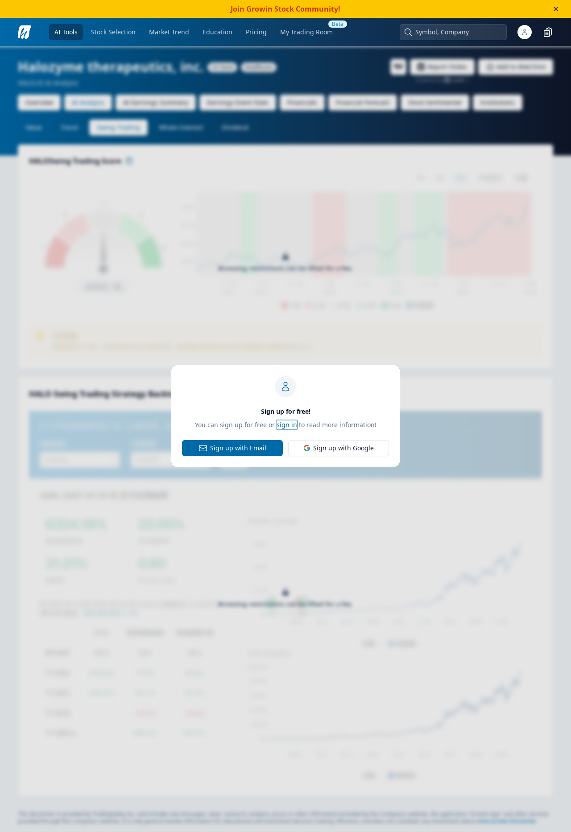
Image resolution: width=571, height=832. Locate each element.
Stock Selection (113, 32)
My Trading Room (306, 32)
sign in (287, 424)
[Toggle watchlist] (547, 32)
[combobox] (458, 32)
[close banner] (556, 9)
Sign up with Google (343, 448)
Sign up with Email (238, 448)
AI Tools (66, 32)
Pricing (256, 32)
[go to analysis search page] (24, 32)
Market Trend (169, 32)
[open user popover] (524, 32)
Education (217, 32)
